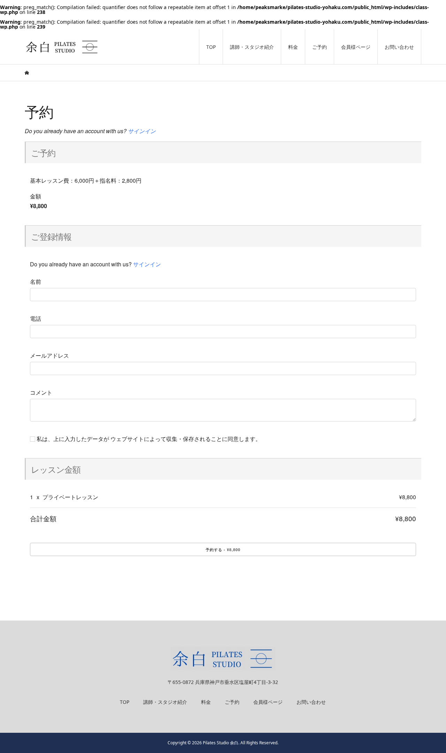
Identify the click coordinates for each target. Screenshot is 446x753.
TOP (211, 47)
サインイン (142, 131)
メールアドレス (49, 355)
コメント (41, 392)
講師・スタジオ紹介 (252, 47)
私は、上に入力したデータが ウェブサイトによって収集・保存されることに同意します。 (148, 438)
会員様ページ (355, 47)
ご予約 (319, 47)
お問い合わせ (399, 47)
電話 (35, 318)
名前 (35, 281)
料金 (293, 47)
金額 (35, 196)
